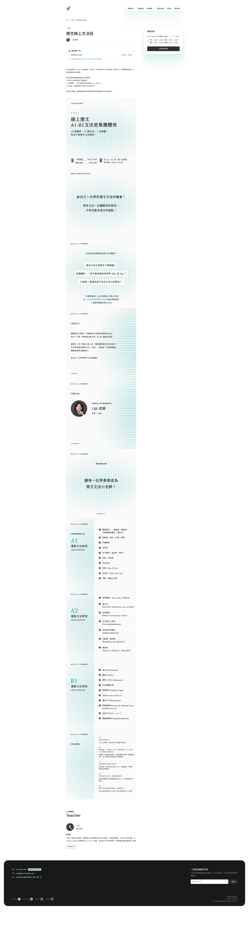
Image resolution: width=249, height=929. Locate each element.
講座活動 (141, 8)
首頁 (67, 20)
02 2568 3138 (21, 869)
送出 (233, 882)
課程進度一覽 (76, 51)
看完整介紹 (71, 847)
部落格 (169, 8)
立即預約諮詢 (163, 49)
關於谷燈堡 (160, 8)
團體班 (73, 20)
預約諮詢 (177, 8)
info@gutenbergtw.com (25, 873)
